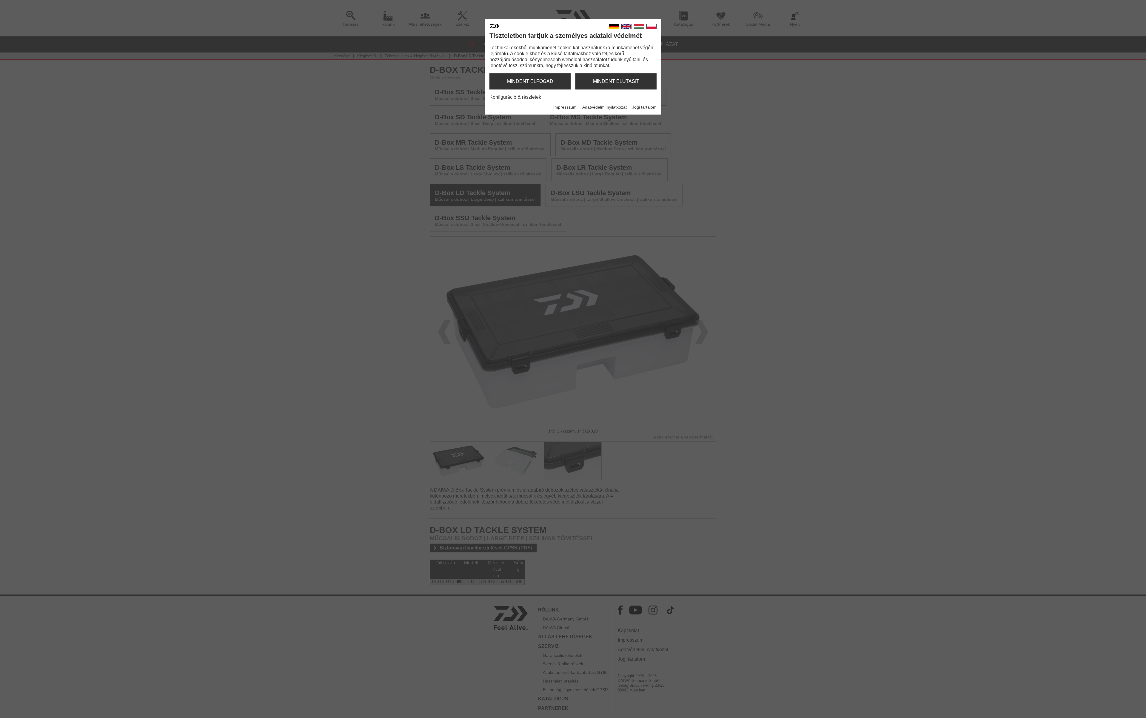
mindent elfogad (530, 81)
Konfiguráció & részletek (515, 97)
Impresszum (565, 107)
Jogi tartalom (644, 107)
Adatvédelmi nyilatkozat (604, 107)
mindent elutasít (616, 81)
